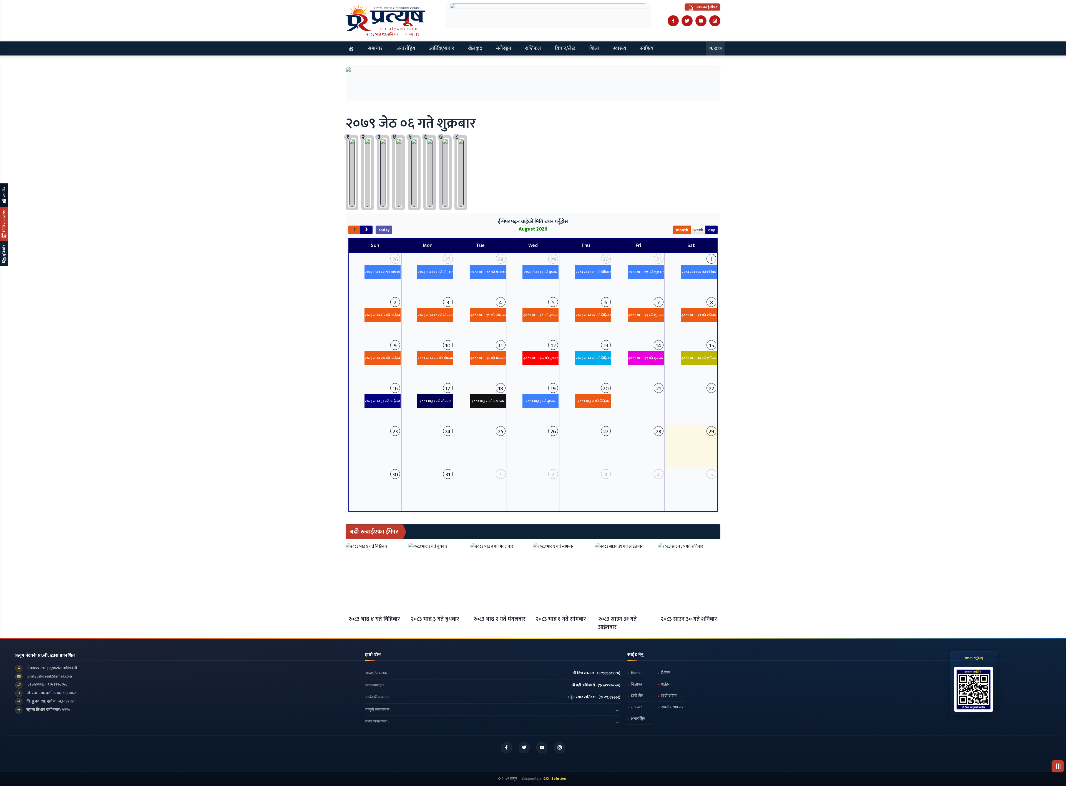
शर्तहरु (665, 684)
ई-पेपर (665, 673)
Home (635, 673)
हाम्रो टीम (637, 696)
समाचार (375, 48)
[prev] (354, 230)
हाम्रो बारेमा (669, 696)
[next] (366, 230)
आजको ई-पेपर (706, 7)
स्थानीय (4, 192)
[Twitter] (687, 20)
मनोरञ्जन (503, 48)
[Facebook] (673, 20)
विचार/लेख (565, 48)
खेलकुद (475, 48)
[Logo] (392, 17)
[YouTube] (701, 20)
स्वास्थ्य (619, 48)
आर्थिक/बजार (441, 48)
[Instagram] (714, 20)
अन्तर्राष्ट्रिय (405, 48)
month (682, 229)
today (383, 229)
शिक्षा (594, 48)
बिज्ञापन (636, 684)
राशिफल (533, 48)
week (698, 229)
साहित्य (646, 48)
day (711, 229)
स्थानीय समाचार (672, 707)
